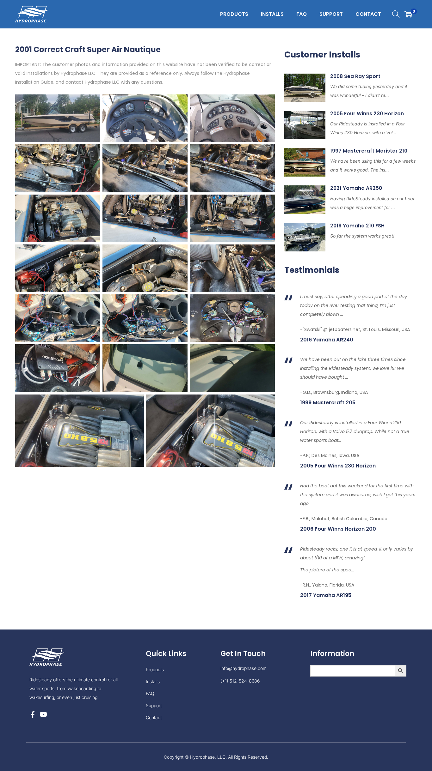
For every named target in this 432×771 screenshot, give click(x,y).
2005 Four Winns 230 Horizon (367, 113)
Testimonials (311, 270)
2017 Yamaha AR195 (325, 595)
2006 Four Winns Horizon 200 (338, 529)
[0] (408, 14)
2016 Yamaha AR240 (326, 340)
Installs (153, 681)
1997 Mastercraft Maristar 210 (368, 151)
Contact (154, 717)
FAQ (150, 693)
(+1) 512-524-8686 (240, 681)
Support (154, 705)
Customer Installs (322, 54)
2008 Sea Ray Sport (355, 76)
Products (155, 669)
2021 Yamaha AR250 (356, 188)
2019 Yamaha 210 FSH (357, 225)
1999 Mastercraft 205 (327, 403)
